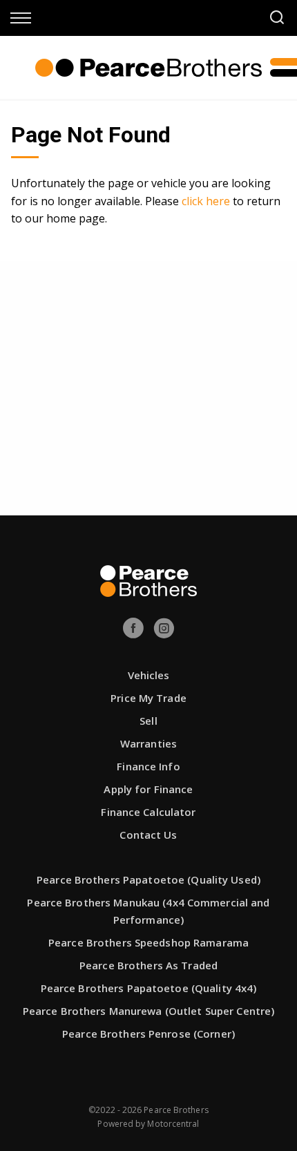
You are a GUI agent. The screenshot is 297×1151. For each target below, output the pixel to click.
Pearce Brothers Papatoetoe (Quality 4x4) (149, 988)
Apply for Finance (148, 789)
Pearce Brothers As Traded (148, 965)
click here (206, 201)
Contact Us (148, 834)
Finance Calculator (148, 812)
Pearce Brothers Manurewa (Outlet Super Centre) (149, 1011)
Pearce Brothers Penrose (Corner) (148, 1033)
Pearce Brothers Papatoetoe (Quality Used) (148, 879)
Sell (148, 720)
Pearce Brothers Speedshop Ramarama (148, 942)
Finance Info (148, 766)
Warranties (148, 743)
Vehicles (149, 675)
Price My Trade (148, 698)
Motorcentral (173, 1124)
